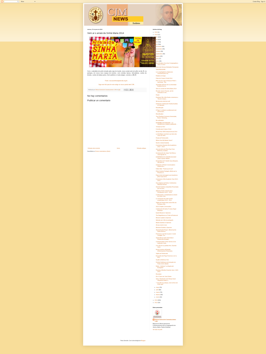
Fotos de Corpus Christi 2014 (164, 78)
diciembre (159, 46)
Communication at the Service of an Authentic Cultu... (166, 242)
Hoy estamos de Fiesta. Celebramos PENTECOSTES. (166, 183)
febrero (158, 294)
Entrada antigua (141, 148)
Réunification (159, 114)
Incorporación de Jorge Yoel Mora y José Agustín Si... (166, 153)
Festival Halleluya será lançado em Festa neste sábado (166, 263)
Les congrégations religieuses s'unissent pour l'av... (164, 72)
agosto (158, 56)
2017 (156, 37)
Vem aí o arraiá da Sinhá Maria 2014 (166, 88)
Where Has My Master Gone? (164, 140)
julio (157, 58)
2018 (156, 34)
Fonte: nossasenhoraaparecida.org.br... (117, 80)
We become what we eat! (163, 101)
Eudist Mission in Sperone (163, 213)
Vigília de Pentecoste (162, 253)
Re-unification (160, 120)
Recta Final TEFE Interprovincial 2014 (166, 131)
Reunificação (159, 107)
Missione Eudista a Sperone (164, 227)
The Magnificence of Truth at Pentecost (167, 215)
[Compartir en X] (129, 90)
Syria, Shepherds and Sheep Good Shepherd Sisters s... (166, 279)
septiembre (159, 54)
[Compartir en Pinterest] (133, 90)
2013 (156, 300)
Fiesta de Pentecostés (162, 138)
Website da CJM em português (164, 220)
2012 (156, 302)
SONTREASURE (160, 69)
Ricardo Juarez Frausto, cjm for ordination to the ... (164, 91)
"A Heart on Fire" (160, 126)
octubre (158, 51)
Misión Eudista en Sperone (163, 222)
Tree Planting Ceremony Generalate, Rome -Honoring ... (166, 117)
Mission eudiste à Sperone (163, 218)
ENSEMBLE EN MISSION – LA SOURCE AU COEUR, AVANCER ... (166, 123)
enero (158, 297)
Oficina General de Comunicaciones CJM (165, 320)
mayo (157, 287)
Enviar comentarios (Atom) (102, 151)
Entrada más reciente (94, 148)
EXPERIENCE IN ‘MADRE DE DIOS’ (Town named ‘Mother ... (166, 157)
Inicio (118, 148)
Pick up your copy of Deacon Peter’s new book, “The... (166, 81)
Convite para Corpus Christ (163, 129)
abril (157, 290)
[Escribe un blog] (127, 90)
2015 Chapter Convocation (163, 206)
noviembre (159, 49)
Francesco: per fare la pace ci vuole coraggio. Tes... (166, 234)
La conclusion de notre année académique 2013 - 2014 (164, 199)
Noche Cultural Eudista (162, 143)
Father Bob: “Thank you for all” (164, 169)
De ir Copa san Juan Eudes (163, 276)
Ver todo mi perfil (157, 329)
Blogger (143, 340)
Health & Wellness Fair (162, 260)
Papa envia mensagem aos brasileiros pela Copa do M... (167, 175)
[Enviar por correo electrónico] (125, 90)
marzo (158, 292)
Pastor (157, 95)
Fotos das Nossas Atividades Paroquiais (167, 67)
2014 (156, 44)
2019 (156, 32)
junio (157, 61)
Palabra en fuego (161, 76)
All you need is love (161, 225)
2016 (156, 39)
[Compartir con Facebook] (131, 90)
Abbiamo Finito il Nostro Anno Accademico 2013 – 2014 (164, 191)
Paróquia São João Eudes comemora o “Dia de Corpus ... (167, 98)
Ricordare (158, 274)
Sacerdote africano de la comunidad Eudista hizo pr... (166, 85)
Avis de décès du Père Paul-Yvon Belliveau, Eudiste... (165, 149)
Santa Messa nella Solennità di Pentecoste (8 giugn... (164, 238)
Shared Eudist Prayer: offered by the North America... (166, 230)
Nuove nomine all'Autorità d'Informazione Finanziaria (164, 250)
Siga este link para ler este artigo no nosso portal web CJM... (117, 84)
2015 (156, 42)
